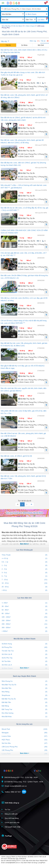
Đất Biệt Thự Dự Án (24, 699)
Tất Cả (8, 45)
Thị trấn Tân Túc (24, 651)
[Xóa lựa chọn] (46, 14)
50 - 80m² (24, 610)
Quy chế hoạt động (11, 818)
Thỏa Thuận (24, 555)
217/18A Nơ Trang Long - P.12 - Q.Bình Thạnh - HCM (23, 782)
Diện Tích (29, 19)
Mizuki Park (24, 729)
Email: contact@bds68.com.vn (15, 786)
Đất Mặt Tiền (24, 702)
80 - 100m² (24, 613)
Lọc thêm (41, 19)
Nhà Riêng (24, 692)
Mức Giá (5, 19)
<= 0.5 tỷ (24, 558)
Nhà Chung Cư (24, 681)
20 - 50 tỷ (24, 587)
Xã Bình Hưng (24, 644)
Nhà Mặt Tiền (24, 688)
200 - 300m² (24, 624)
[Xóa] (46, 9)
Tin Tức (7, 809)
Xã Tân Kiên (24, 661)
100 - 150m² (24, 617)
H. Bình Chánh (31, 14)
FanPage (8, 836)
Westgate (24, 733)
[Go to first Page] (17, 504)
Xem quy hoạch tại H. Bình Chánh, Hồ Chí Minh (24, 513)
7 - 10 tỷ (24, 579)
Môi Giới (41, 45)
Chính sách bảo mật (11, 822)
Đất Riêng (24, 706)
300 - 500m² (24, 627)
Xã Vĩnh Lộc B (24, 654)
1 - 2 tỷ (24, 565)
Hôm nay (34, 41)
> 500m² (24, 631)
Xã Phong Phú (24, 647)
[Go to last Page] (31, 504)
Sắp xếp (4, 41)
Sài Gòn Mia (24, 743)
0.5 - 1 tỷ (24, 562)
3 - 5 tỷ (24, 572)
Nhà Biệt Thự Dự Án (24, 685)
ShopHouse (24, 695)
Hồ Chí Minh (17, 26)
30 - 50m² (24, 606)
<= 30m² (24, 603)
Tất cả (45, 41)
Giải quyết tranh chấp (12, 827)
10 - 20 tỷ (24, 583)
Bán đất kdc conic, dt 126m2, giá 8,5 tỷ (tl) (16, 456)
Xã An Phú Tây (24, 658)
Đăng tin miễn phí (11, 814)
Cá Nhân (24, 45)
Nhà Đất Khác (24, 716)
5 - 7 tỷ (24, 576)
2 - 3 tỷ (24, 569)
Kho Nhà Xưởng (24, 713)
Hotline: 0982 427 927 (12, 792)
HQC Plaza (24, 740)
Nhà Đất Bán (6, 14)
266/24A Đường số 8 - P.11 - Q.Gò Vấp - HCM (20, 777)
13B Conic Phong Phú (24, 747)
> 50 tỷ (24, 590)
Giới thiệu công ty (12, 803)
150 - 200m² (24, 620)
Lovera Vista (24, 736)
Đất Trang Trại (24, 709)
